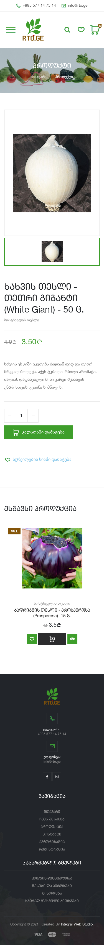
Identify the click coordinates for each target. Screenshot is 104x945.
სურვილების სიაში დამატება (42, 459)
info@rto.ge (78, 6)
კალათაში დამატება (43, 432)
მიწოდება (52, 893)
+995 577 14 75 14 (39, 6)
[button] (67, 30)
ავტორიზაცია (52, 842)
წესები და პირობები (52, 886)
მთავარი (39, 76)
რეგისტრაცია (52, 849)
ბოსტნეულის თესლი (21, 320)
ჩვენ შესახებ (52, 819)
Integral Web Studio (77, 924)
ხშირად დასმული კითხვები (52, 901)
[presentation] (8, 584)
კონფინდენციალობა (52, 878)
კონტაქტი (52, 834)
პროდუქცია (52, 827)
